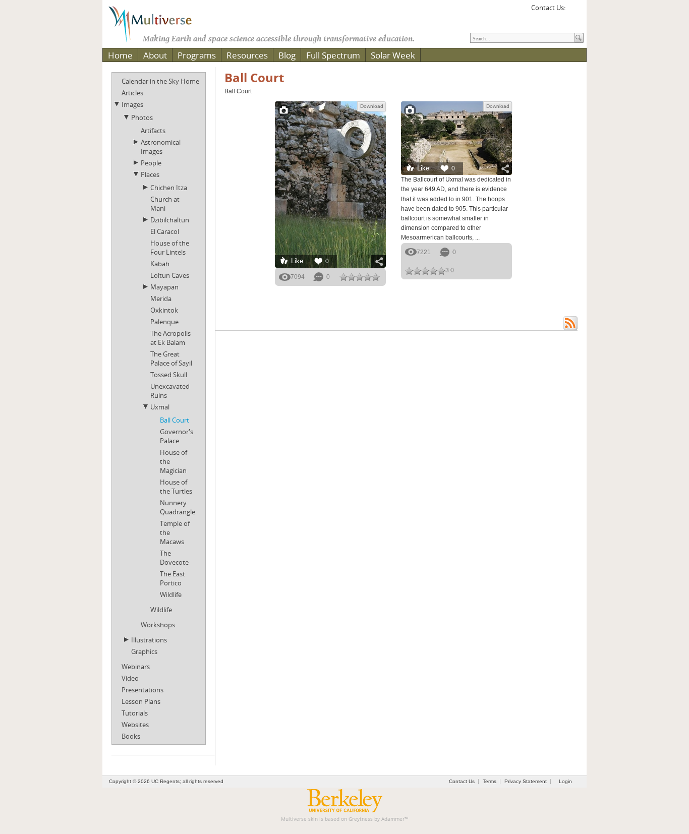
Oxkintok (164, 310)
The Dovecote (174, 558)
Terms (489, 781)
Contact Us (462, 781)
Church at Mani (165, 204)
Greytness (361, 819)
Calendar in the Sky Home (160, 81)
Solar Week (393, 55)
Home (120, 55)
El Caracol (164, 231)
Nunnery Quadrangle (177, 507)
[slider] (359, 277)
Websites (135, 724)
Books (131, 736)
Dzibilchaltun (169, 219)
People (151, 162)
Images (132, 104)
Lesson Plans (141, 701)
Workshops (158, 624)
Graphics (144, 651)
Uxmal (159, 406)
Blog (287, 55)
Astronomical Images (161, 147)
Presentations (142, 689)
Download (371, 106)
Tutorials (135, 713)
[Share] (378, 261)
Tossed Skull (168, 374)
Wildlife (171, 594)
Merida (160, 298)
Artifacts (153, 130)
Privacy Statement (525, 781)
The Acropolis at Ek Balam (170, 338)
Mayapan (164, 286)
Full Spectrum (333, 55)
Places (150, 174)
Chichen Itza (168, 187)
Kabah (159, 263)
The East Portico (172, 578)
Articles (132, 92)
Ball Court (174, 420)
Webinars (136, 666)
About (155, 55)
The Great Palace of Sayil (171, 358)
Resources (247, 55)
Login (565, 781)
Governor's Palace (176, 436)
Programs (197, 55)
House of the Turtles (176, 487)
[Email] (574, 11)
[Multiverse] (157, 23)
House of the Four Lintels (169, 248)
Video (130, 678)
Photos (142, 117)
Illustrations (149, 639)
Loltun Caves (169, 275)
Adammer (393, 819)
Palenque (164, 321)
